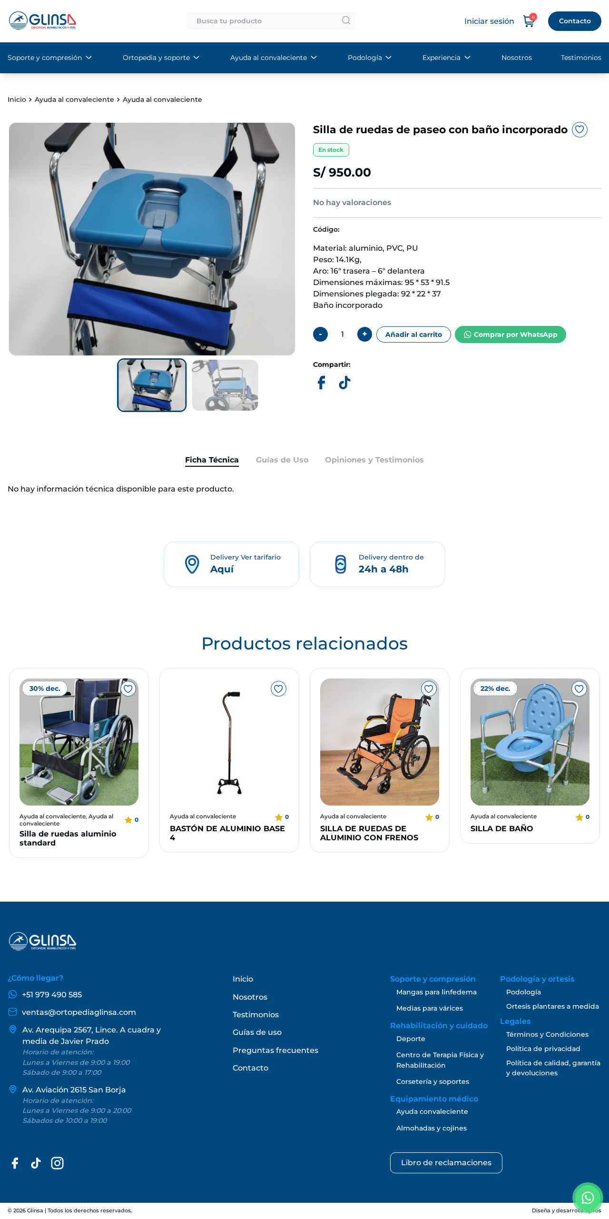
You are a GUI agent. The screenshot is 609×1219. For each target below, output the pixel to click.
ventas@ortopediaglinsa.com (79, 1012)
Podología (365, 57)
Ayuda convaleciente (432, 1111)
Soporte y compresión (45, 57)
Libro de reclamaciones (446, 1162)
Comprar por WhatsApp (516, 334)
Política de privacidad (543, 1048)
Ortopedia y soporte (156, 57)
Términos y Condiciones (547, 1034)
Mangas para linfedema (436, 992)
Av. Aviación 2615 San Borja (74, 1089)
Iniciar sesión (489, 21)
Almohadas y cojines (431, 1128)
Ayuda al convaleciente (268, 57)
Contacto (575, 21)
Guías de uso (257, 1032)
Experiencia (441, 57)
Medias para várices (429, 1008)
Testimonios (581, 57)
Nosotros (516, 57)
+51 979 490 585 (52, 994)
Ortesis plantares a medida (552, 1006)
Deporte (410, 1038)
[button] (152, 385)
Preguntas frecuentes (275, 1050)
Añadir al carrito (413, 334)
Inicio (17, 99)
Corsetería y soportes (432, 1081)
